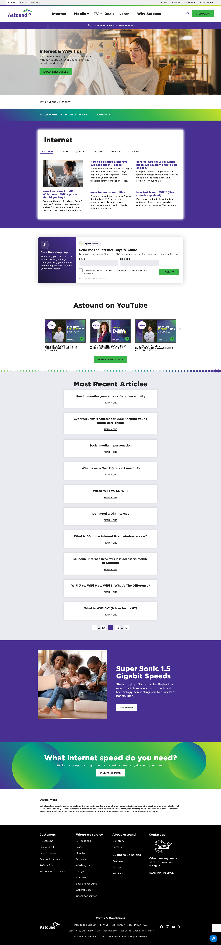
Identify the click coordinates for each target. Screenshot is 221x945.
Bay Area (81, 877)
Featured (47, 151)
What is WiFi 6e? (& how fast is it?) (110, 608)
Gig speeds (126, 707)
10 (103, 627)
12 (117, 627)
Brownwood (83, 859)
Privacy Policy (108, 924)
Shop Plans (202, 13)
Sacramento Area (86, 883)
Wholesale (118, 873)
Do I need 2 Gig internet (110, 513)
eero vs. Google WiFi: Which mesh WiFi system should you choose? (156, 164)
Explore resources (55, 71)
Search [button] (187, 13)
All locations (83, 840)
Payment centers (50, 859)
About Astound (124, 834)
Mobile (83, 114)
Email (82, 259)
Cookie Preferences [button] (143, 930)
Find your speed (110, 773)
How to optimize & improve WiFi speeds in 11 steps (109, 163)
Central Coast (84, 889)
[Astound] (20, 14)
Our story (118, 840)
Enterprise (118, 867)
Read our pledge (161, 872)
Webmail (176, 2)
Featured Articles (51, 114)
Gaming (80, 151)
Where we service (89, 834)
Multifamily (35, 2)
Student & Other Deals (53, 871)
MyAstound (189, 2)
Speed (64, 151)
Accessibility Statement (80, 930)
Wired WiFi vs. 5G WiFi (110, 490)
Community (103, 114)
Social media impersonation (110, 445)
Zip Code (125, 259)
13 (126, 627)
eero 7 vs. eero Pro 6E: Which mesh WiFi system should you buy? (60, 194)
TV (91, 114)
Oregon (80, 871)
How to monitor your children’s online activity (110, 396)
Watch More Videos (110, 359)
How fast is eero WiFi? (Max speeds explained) (155, 194)
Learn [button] (124, 14)
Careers (117, 846)
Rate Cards (125, 930)
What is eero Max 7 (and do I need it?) (110, 468)
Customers (48, 834)
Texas (79, 846)
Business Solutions (126, 854)
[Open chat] (213, 938)
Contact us (157, 834)
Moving (116, 151)
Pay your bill (47, 846)
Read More (110, 402)
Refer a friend (48, 865)
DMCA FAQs (140, 924)
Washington (83, 865)
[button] (179, 328)
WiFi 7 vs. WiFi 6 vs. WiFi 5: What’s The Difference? (110, 585)
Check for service (86, 895)
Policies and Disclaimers (87, 924)
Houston (81, 853)
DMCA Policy (125, 924)
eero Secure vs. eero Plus (107, 192)
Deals (109, 14)
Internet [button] (59, 14)
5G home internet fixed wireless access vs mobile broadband (110, 560)
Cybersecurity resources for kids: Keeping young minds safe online (110, 420)
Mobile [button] (80, 14)
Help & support (49, 853)
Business (24, 2)
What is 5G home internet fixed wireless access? (110, 536)
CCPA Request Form (106, 930)
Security (98, 151)
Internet (70, 114)
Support (164, 2)
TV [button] (96, 14)
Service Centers (205, 2)
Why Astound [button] (149, 14)
